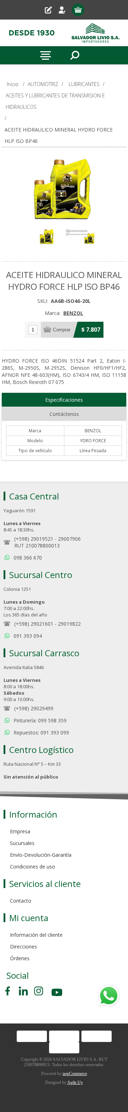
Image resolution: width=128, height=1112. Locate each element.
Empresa (20, 831)
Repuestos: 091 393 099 (41, 732)
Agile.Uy (75, 1082)
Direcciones (23, 946)
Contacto (20, 900)
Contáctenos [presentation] (64, 414)
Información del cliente (36, 934)
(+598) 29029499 (33, 708)
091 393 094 (28, 635)
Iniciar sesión (65, 10)
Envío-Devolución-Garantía (40, 854)
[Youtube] (58, 993)
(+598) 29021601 (33, 623)
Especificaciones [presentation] (64, 399)
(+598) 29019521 (33, 538)
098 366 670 (28, 557)
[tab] (64, 400)
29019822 (69, 623)
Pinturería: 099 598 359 (40, 720)
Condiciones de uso (32, 866)
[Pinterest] (23, 991)
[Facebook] (8, 991)
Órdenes (20, 958)
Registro (51, 10)
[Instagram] (38, 991)
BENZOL (73, 313)
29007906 (69, 538)
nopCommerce (75, 1073)
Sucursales (22, 843)
